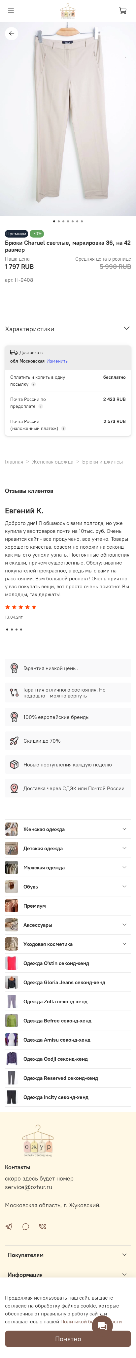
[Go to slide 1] (54, 221)
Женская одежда (52, 461)
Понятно (68, 1339)
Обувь (30, 886)
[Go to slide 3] (63, 221)
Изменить (57, 361)
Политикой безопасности (91, 1321)
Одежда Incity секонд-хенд (55, 1097)
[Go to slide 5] (73, 221)
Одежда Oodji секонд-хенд (55, 1058)
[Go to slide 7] (82, 221)
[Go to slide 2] (59, 221)
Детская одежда (43, 848)
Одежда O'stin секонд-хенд (56, 963)
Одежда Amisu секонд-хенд (56, 1039)
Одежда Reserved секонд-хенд (60, 1078)
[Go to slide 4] (68, 221)
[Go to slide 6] (77, 221)
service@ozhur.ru (28, 1187)
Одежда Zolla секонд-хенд (55, 1001)
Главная (14, 461)
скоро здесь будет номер (39, 1178)
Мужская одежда (44, 867)
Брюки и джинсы (102, 461)
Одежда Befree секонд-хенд (57, 1020)
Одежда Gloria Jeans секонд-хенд (64, 982)
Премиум (34, 905)
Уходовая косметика (48, 944)
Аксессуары (37, 924)
